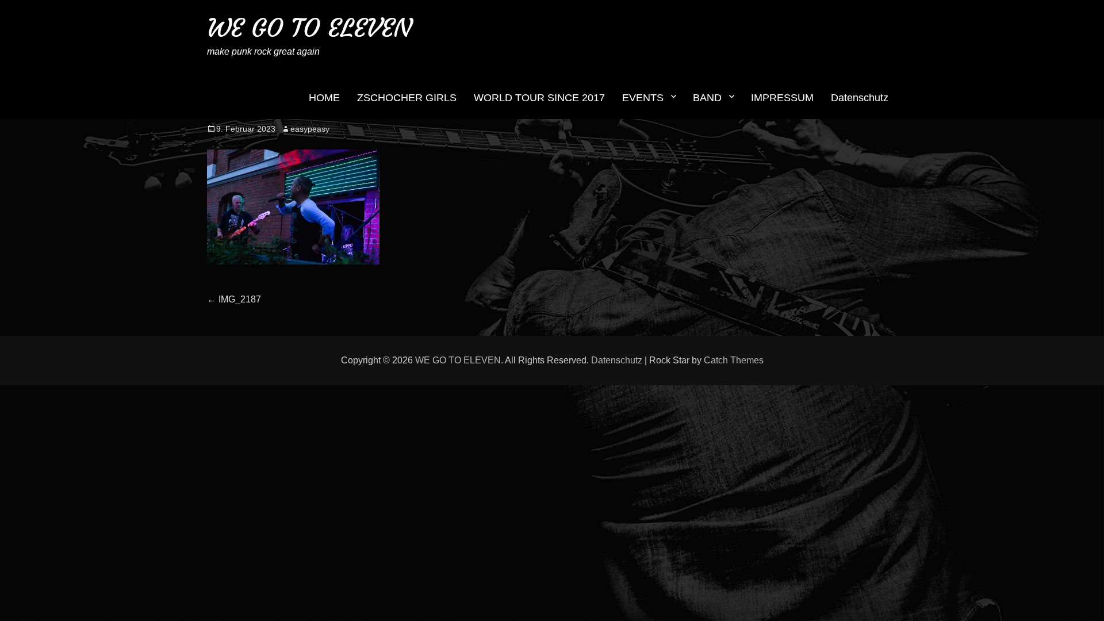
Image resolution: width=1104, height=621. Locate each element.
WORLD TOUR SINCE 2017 (539, 97)
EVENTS (643, 97)
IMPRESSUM (782, 97)
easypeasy (309, 128)
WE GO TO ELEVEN (309, 28)
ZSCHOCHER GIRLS (407, 97)
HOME (324, 97)
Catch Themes (734, 360)
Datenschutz (859, 97)
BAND (707, 97)
